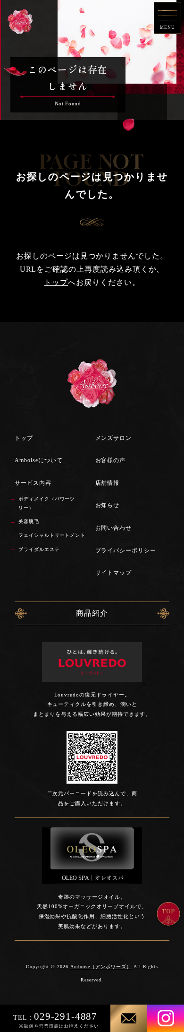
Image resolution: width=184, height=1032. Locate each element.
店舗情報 (107, 483)
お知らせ (107, 505)
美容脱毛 (28, 521)
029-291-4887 (55, 1016)
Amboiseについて (38, 460)
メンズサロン (113, 438)
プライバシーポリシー (125, 550)
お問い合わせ (113, 528)
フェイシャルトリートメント (51, 535)
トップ (56, 282)
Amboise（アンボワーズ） (101, 966)
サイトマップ (113, 572)
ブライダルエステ (39, 549)
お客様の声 (110, 460)
